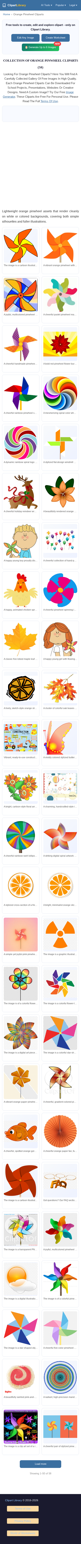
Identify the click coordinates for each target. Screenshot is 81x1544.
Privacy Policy (23, 1520)
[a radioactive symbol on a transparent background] (60, 934)
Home (6, 14)
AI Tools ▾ (46, 5)
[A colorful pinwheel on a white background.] (60, 1290)
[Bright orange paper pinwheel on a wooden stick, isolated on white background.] (60, 260)
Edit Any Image (25, 37)
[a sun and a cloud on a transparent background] (21, 1279)
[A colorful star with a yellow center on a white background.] (21, 1328)
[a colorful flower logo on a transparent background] (60, 984)
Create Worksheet (55, 37)
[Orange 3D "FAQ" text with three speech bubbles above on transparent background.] (60, 1180)
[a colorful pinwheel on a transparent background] (21, 1230)
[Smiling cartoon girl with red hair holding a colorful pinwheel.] (60, 648)
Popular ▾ (61, 5)
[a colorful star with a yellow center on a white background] (60, 1033)
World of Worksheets (22, 1533)
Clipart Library (13, 1500)
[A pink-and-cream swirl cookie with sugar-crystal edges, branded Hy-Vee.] (21, 1377)
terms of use (49, 101)
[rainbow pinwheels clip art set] (21, 1427)
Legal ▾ (73, 5)
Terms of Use (23, 1508)
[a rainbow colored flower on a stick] (21, 984)
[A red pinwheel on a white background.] (21, 1183)
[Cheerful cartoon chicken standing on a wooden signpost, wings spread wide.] (21, 602)
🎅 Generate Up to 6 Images (42, 46)
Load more (40, 1463)
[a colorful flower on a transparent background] (21, 1032)
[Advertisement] (40, 165)
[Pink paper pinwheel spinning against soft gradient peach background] (21, 939)
